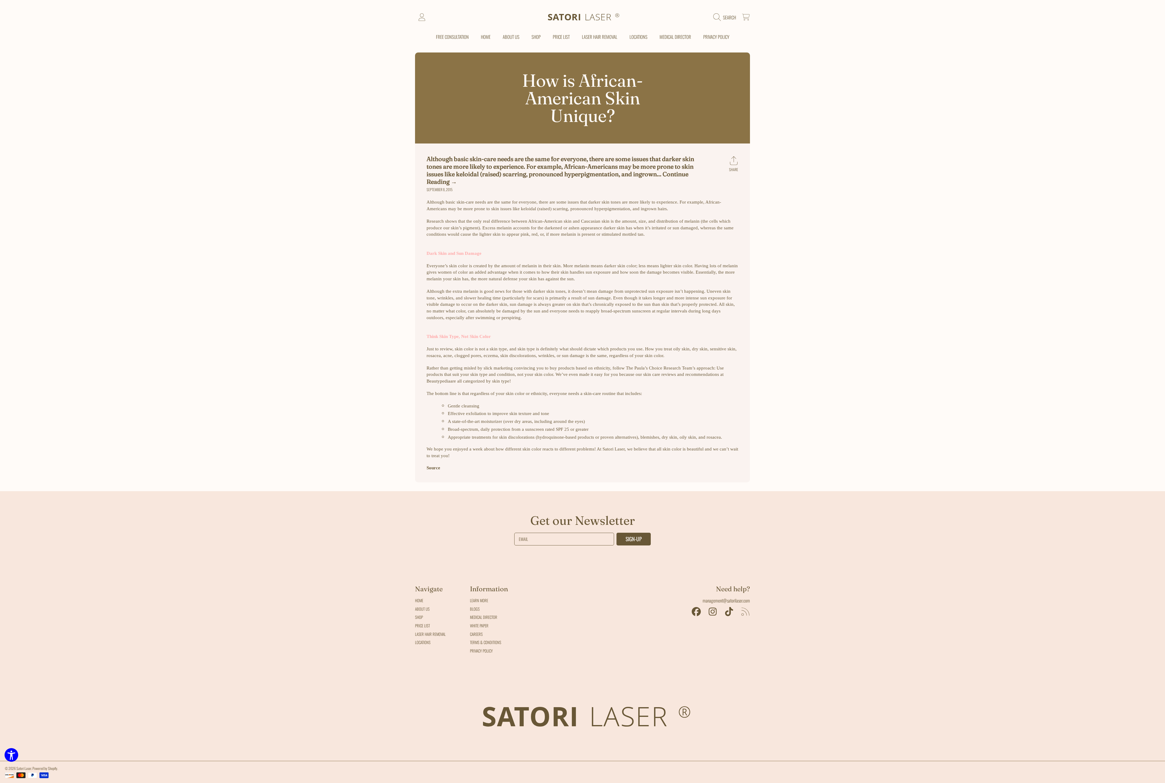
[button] (726, 17)
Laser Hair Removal (430, 634)
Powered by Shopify (44, 768)
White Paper (479, 626)
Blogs (475, 609)
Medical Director (483, 617)
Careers (476, 634)
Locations (423, 642)
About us (422, 609)
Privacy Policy (481, 651)
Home (419, 600)
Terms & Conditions (485, 642)
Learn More (479, 600)
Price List (422, 626)
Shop (419, 617)
